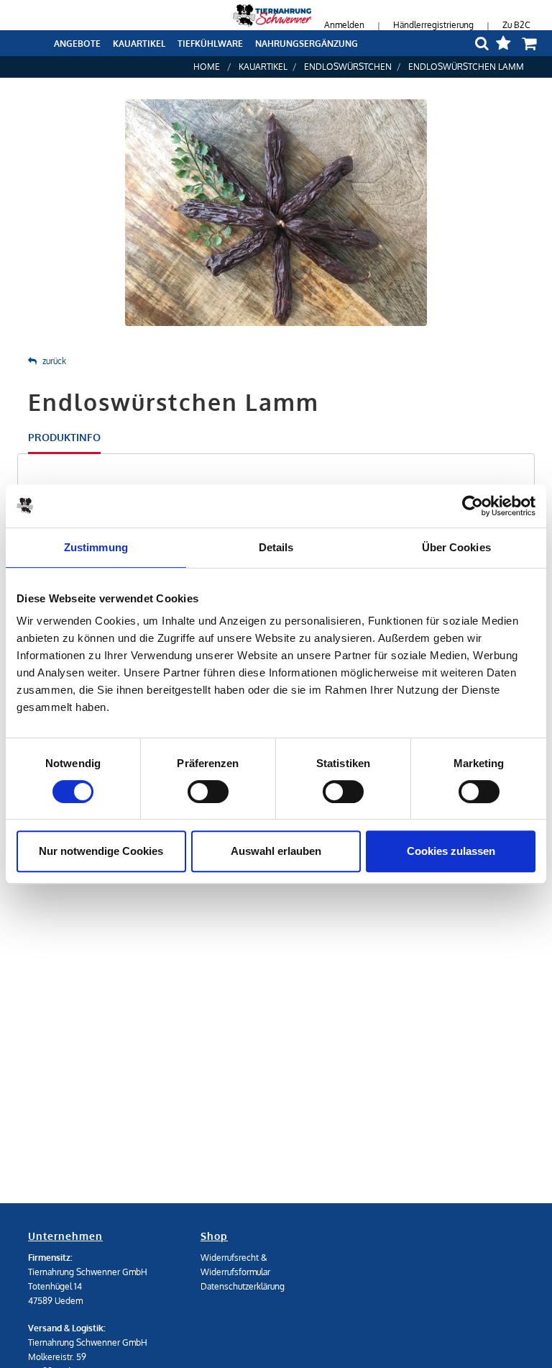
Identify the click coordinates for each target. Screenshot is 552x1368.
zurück (54, 360)
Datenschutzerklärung (243, 1286)
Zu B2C (516, 24)
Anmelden (344, 24)
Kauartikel (263, 66)
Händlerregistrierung (433, 24)
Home (206, 66)
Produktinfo (64, 437)
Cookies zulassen (451, 851)
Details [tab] (276, 547)
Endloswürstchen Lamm (466, 66)
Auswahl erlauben (276, 851)
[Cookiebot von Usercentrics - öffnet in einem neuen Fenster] (472, 506)
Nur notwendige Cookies (101, 851)
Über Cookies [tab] (456, 547)
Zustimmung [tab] (96, 547)
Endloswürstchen (348, 66)
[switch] (208, 791)
